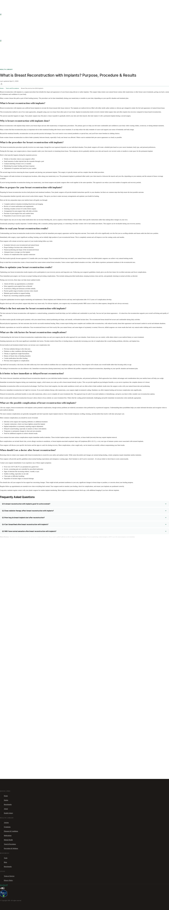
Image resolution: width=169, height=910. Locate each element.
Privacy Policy (8, 880)
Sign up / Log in (10, 5)
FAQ (15, 2)
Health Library (8, 813)
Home (6, 796)
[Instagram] (3, 888)
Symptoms (7, 827)
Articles (6, 822)
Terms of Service (9, 876)
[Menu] (4, 7)
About (6, 809)
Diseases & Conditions (11, 831)
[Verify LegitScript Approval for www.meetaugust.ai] (3, 897)
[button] (84, 504)
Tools (5, 858)
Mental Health (8, 840)
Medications (7, 835)
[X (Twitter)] (0, 888)
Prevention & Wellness (11, 848)
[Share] (1, 83)
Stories (12, 2)
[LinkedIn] (2, 888)
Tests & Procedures (10, 844)
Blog (5, 862)
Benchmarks (6, 2)
